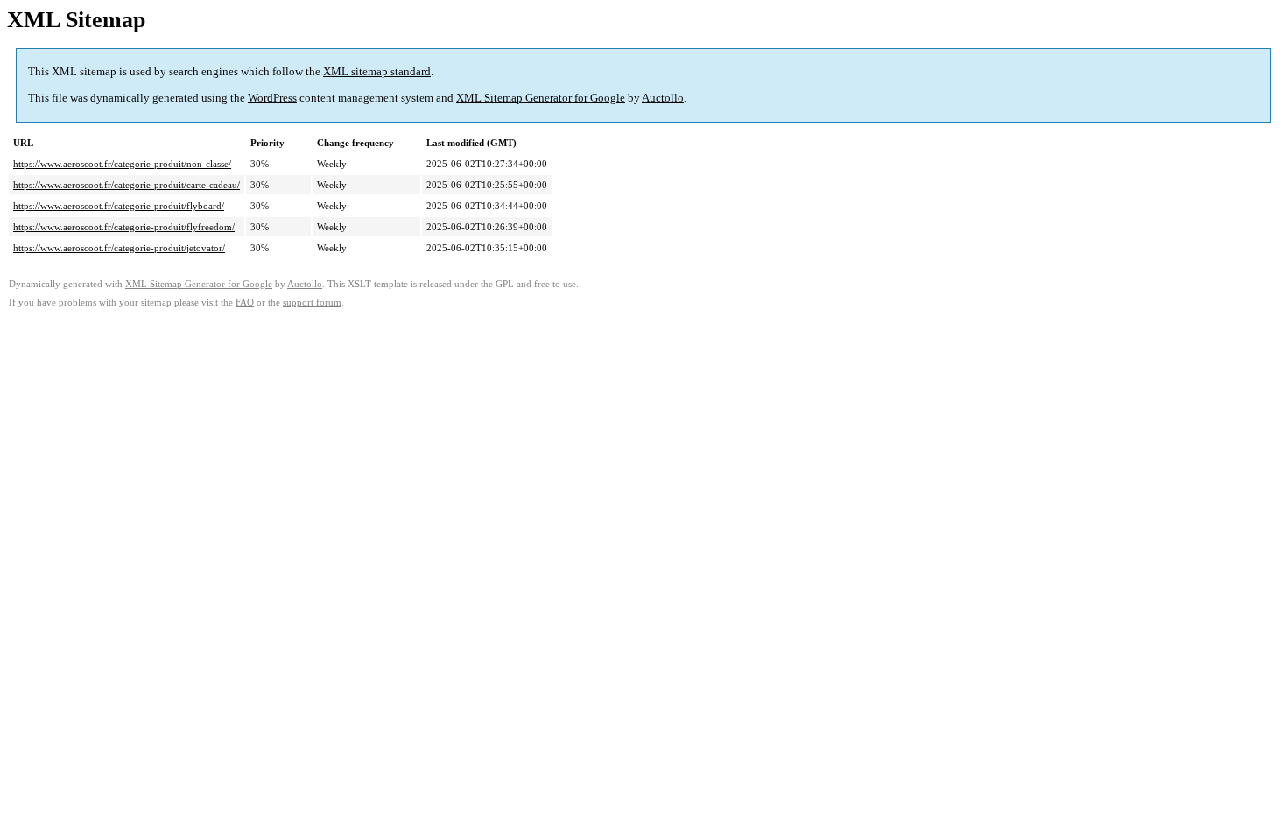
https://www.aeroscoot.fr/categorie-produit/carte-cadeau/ (126, 184)
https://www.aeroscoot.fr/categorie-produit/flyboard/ (118, 205)
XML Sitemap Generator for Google (540, 97)
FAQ (245, 302)
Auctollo (663, 97)
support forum (312, 302)
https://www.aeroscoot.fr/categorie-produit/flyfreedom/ (124, 227)
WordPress (272, 97)
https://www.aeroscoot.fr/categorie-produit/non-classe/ (122, 163)
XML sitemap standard (377, 71)
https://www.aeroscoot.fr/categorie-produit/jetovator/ (119, 248)
